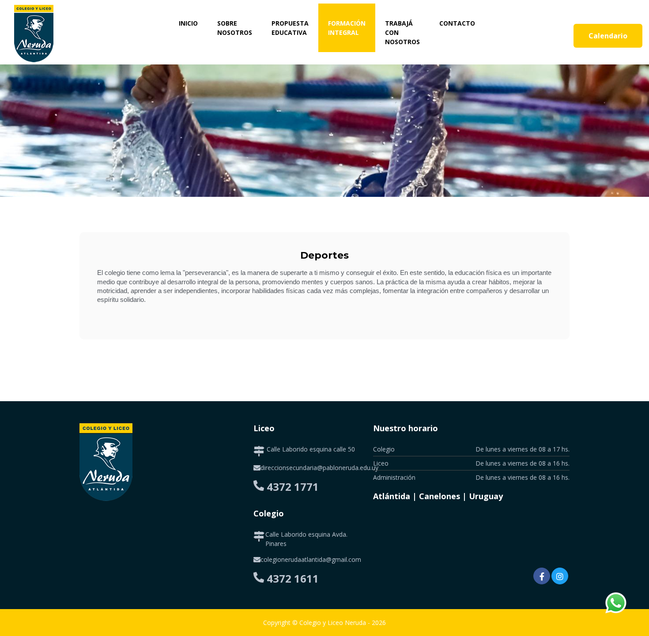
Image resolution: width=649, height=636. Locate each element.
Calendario (608, 36)
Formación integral (347, 28)
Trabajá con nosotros (402, 32)
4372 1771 (293, 486)
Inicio (193, 23)
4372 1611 (293, 578)
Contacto (457, 23)
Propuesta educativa (290, 28)
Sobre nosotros (234, 28)
